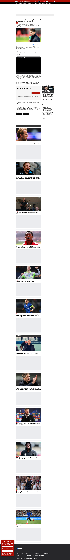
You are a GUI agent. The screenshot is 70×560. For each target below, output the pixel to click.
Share (18, 44)
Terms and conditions (19, 551)
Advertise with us (46, 553)
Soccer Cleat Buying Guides (22, 3)
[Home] (16, 3)
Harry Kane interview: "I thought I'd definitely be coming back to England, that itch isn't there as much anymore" (48, 96)
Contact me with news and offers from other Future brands (8, 548)
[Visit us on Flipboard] (43, 1)
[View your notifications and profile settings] (52, 1)
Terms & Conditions (7, 554)
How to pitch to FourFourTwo (30, 555)
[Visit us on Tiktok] (44, 1)
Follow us (35, 44)
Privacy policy (37, 551)
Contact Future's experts (29, 551)
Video (36, 3)
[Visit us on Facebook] (38, 1)
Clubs (47, 3)
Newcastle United (19, 114)
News (33, 3)
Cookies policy (46, 551)
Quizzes (43, 3)
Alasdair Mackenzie (22, 22)
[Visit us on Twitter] (39, 1)
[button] (54, 1)
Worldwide (18, 555)
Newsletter (29, 3)
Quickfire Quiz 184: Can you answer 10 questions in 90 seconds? (47, 91)
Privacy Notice (20, 95)
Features (39, 3)
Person (17, 17)
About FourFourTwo (37, 553)
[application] (28, 65)
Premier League (25, 114)
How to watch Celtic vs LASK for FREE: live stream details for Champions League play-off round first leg (48, 100)
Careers (27, 553)
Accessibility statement (20, 553)
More (50, 3)
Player (20, 17)
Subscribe (47, 1)
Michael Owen (23, 17)
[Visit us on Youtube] (40, 1)
